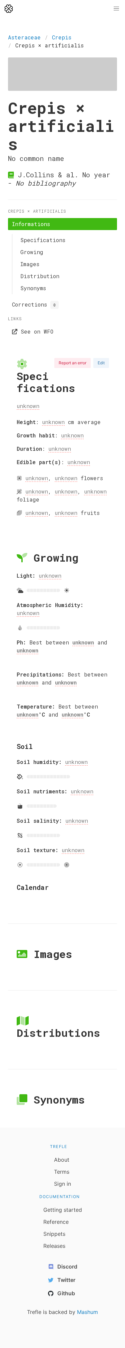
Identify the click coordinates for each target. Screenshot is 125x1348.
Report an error (72, 362)
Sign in (62, 1183)
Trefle (58, 1146)
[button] (116, 8)
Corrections (34, 304)
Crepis (61, 37)
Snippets (54, 1233)
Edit (101, 362)
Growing (31, 251)
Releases (54, 1245)
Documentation (59, 1196)
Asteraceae (24, 37)
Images (29, 263)
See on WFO (35, 331)
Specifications (42, 239)
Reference (56, 1221)
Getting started (62, 1209)
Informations (31, 223)
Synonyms (33, 288)
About (61, 1159)
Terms (61, 1171)
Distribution (39, 275)
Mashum (87, 1312)
